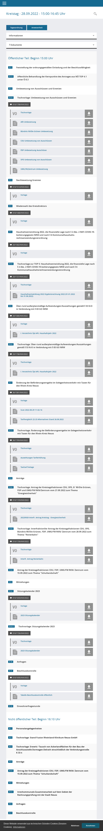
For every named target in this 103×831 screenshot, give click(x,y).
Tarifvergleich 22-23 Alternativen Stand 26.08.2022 (42, 419)
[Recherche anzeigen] (94, 14)
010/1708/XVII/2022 (21, 104)
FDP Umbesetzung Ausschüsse (34, 150)
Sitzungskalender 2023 (28, 591)
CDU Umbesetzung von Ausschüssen (36, 141)
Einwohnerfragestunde (28, 706)
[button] (89, 114)
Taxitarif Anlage (27, 467)
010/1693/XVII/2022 (21, 598)
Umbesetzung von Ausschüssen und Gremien (39, 88)
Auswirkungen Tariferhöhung (33, 458)
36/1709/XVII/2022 (20, 440)
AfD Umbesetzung (28, 122)
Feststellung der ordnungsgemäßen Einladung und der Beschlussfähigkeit (53, 67)
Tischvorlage (26, 113)
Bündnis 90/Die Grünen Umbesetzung (37, 131)
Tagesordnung (16, 27)
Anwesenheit (37, 27)
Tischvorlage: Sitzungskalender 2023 (36, 626)
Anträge (20, 478)
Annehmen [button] (90, 826)
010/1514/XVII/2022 (21, 187)
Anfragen (21, 661)
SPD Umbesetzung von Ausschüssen (36, 160)
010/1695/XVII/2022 (21, 677)
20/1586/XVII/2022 (20, 316)
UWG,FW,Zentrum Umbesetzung (34, 169)
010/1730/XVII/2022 (21, 541)
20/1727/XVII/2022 (20, 276)
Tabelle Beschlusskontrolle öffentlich (36, 695)
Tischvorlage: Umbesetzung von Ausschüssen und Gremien (46, 97)
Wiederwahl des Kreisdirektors (31, 206)
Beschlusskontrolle (26, 670)
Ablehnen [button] (75, 826)
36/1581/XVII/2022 (20, 392)
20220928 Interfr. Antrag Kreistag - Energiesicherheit (43, 518)
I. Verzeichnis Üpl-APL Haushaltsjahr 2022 (38, 333)
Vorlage (24, 195)
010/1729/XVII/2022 (21, 500)
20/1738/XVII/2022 (20, 354)
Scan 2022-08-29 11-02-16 (31, 410)
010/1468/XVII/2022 (21, 213)
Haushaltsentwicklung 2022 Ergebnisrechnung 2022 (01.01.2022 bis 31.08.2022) (48, 295)
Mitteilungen (22, 582)
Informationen (16, 35)
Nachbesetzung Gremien (28, 180)
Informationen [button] (19, 827)
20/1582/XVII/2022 (20, 245)
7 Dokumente (15, 44)
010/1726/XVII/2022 (21, 633)
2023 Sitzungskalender (30, 615)
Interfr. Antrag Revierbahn (32, 559)
